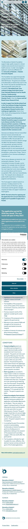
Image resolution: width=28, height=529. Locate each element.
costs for (20, 387)
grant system (22, 219)
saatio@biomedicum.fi (18, 452)
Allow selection (14, 288)
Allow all (14, 283)
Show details (20, 279)
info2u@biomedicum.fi (11, 510)
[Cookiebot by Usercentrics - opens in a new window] (20, 235)
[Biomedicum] (7, 2)
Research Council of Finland (14, 334)
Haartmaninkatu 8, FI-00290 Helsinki (11, 482)
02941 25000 (9, 502)
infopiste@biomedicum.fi (12, 504)
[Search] (23, 2)
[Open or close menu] (26, 2)
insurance (7, 389)
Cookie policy (14, 525)
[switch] (24, 264)
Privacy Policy (5, 525)
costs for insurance (16, 365)
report (7, 435)
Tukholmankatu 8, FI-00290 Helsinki (11, 490)
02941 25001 (9, 509)
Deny (14, 293)
